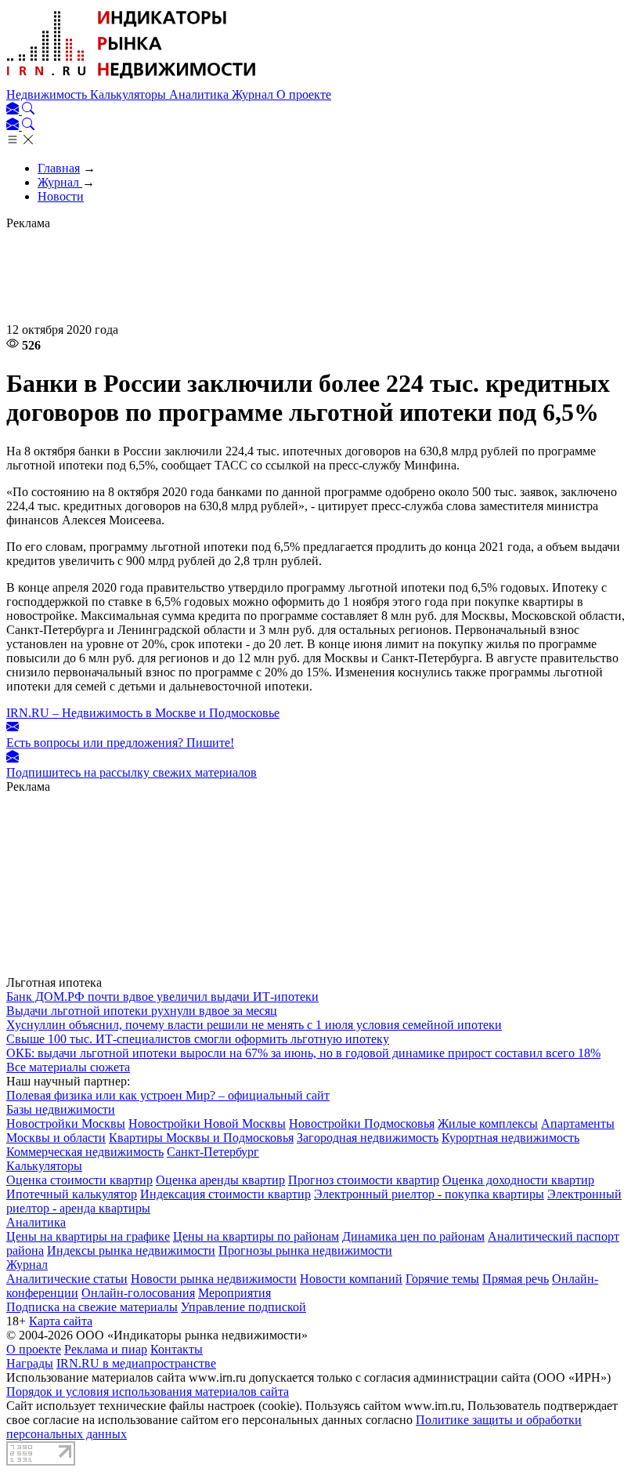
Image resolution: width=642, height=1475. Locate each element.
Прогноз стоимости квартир (363, 1180)
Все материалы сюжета (68, 1067)
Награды (29, 1363)
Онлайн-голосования (138, 1292)
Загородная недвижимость (367, 1137)
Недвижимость (48, 94)
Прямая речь (515, 1278)
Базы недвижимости (60, 1109)
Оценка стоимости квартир (79, 1180)
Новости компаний (351, 1278)
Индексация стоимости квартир (225, 1194)
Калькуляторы (129, 94)
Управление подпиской (243, 1307)
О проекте (303, 94)
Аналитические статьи (67, 1278)
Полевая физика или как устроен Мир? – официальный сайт (168, 1095)
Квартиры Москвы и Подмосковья (201, 1137)
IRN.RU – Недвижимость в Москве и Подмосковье (143, 712)
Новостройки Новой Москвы (207, 1123)
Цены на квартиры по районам (256, 1236)
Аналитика (200, 94)
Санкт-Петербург (213, 1151)
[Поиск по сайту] (28, 110)
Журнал (254, 94)
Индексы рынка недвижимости (131, 1250)
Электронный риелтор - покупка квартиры (429, 1194)
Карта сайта (60, 1321)
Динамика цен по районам (413, 1236)
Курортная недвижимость (510, 1137)
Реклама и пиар (105, 1349)
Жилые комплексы (488, 1123)
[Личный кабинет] (14, 110)
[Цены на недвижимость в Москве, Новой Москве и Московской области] (131, 80)
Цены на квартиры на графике (88, 1236)
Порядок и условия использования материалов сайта (147, 1391)
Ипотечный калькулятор (71, 1194)
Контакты (176, 1349)
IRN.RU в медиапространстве (136, 1363)
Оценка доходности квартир (518, 1180)
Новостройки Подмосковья (362, 1123)
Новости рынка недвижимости (214, 1278)
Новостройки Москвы (65, 1123)
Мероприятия (234, 1292)
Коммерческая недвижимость (85, 1151)
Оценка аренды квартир (220, 1180)
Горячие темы (442, 1278)
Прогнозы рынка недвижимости (305, 1250)
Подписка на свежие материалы (92, 1307)
